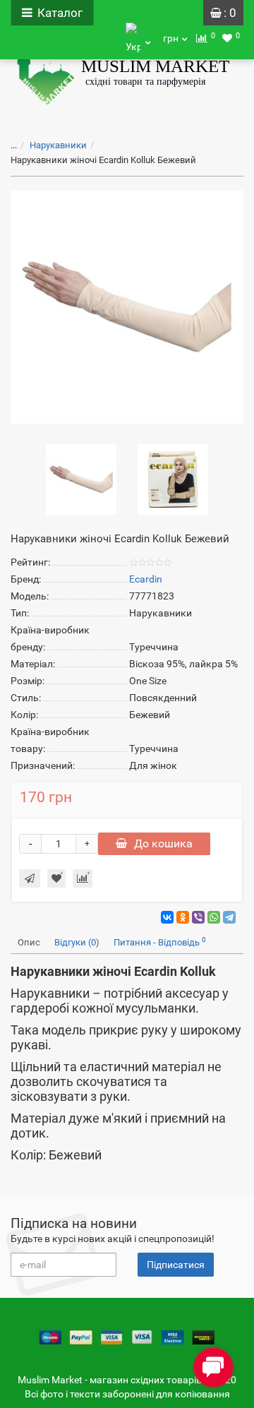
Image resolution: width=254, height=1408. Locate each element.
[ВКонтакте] (167, 917)
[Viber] (198, 917)
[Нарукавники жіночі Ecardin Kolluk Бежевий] (127, 307)
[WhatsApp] (213, 917)
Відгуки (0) (76, 942)
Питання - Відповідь (160, 942)
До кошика (163, 843)
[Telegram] (229, 917)
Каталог (60, 13)
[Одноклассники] (182, 917)
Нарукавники (58, 145)
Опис (29, 942)
